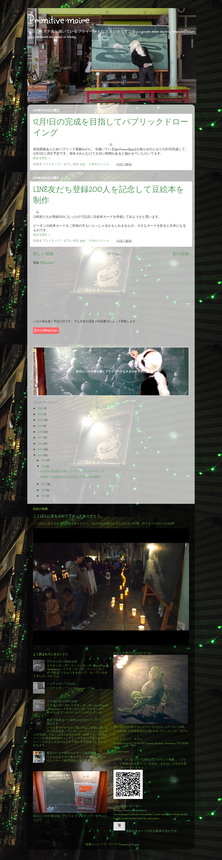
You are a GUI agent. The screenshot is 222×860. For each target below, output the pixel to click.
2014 (40, 455)
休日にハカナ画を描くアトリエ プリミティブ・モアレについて (70, 818)
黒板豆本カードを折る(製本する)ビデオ (151, 831)
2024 (41, 414)
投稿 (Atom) (47, 262)
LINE (181, 727)
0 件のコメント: (100, 164)
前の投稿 (181, 253)
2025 (41, 408)
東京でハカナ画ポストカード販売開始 (71, 753)
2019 (41, 426)
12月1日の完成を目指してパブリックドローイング (72, 471)
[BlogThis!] (121, 164)
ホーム (113, 253)
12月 (44, 460)
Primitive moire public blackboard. (130, 810)
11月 (43, 466)
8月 (43, 496)
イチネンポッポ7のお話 (62, 661)
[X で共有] (124, 164)
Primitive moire (58, 19)
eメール (171, 727)
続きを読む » (41, 158)
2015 (41, 449)
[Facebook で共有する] (127, 164)
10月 (44, 484)
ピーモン (135, 806)
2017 (41, 437)
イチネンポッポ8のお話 (62, 701)
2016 (41, 443)
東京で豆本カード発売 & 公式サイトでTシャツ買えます (76, 721)
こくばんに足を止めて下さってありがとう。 (68, 516)
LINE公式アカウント (156, 759)
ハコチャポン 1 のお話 (61, 683)
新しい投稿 (43, 253)
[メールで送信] (117, 164)
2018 (41, 432)
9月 (43, 490)
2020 (41, 420)
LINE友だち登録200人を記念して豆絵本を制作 (70, 477)
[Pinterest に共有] (130, 164)
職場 (123, 806)
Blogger (135, 844)
